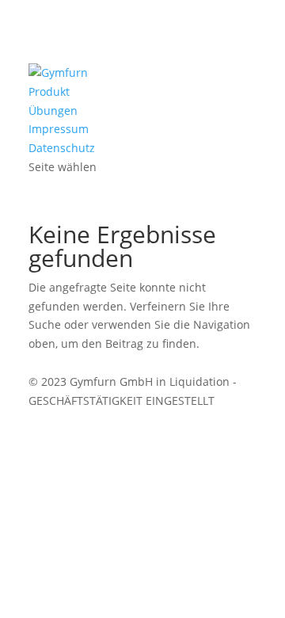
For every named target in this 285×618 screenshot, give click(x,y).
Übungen (53, 110)
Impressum (58, 128)
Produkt (49, 91)
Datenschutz (61, 147)
